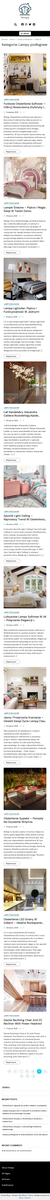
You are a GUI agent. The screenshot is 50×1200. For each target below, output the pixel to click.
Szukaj (6, 1087)
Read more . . (12, 151)
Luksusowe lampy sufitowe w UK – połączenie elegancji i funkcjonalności (25, 618)
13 (27, 1076)
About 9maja (8, 1167)
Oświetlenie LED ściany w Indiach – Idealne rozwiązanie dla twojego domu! (23, 921)
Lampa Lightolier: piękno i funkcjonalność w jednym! (21, 310)
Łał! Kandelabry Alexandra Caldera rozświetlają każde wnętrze (21, 413)
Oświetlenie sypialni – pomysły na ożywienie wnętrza (23, 820)
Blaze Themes (24, 1198)
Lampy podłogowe (11, 99)
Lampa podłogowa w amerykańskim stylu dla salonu (25, 1134)
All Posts (6, 1179)
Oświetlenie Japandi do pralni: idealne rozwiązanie (24, 1105)
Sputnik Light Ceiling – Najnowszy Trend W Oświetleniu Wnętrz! (24, 517)
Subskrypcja (7, 1185)
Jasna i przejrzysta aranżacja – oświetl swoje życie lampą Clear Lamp (25, 719)
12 (21, 1076)
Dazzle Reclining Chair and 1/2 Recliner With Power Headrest (23, 1021)
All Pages (6, 1173)
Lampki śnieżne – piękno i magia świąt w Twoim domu (24, 209)
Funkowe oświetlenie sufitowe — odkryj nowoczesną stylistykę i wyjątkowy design (25, 105)
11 (45, 1071)
